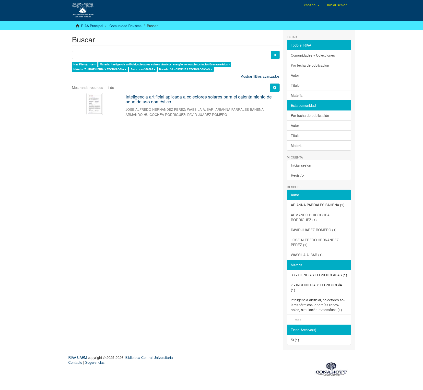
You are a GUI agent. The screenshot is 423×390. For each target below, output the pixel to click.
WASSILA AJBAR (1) (307, 254)
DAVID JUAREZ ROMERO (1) (314, 229)
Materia (297, 95)
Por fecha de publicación (310, 65)
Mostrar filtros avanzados (260, 76)
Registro (297, 175)
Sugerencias (95, 362)
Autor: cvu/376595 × (142, 69)
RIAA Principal (92, 25)
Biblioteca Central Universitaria (149, 357)
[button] (311, 5)
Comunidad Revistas (125, 25)
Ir (275, 54)
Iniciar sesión (301, 165)
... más (296, 319)
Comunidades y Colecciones (313, 55)
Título (295, 85)
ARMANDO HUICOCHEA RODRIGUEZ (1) (310, 217)
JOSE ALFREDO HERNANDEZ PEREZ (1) (315, 242)
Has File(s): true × (84, 64)
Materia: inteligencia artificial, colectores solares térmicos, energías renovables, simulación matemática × (165, 64)
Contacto (75, 362)
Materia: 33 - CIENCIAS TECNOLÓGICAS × (185, 69)
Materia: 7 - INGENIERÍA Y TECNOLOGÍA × (99, 69)
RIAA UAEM (78, 357)
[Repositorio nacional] (333, 368)
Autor (295, 75)
